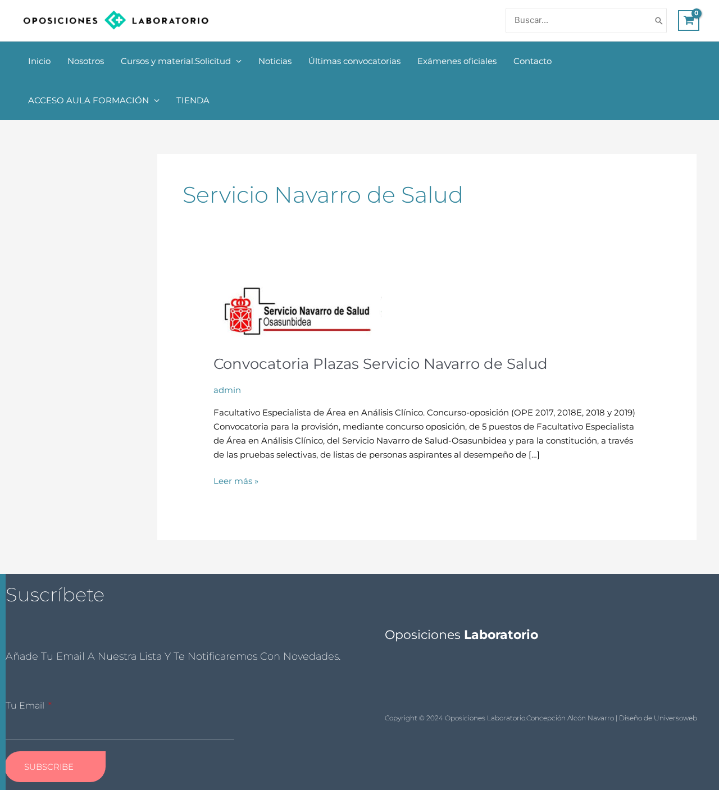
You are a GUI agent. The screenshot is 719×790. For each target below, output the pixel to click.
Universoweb (675, 718)
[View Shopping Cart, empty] (688, 20)
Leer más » (235, 480)
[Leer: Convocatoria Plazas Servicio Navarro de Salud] (297, 312)
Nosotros (85, 61)
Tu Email (26, 705)
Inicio (39, 61)
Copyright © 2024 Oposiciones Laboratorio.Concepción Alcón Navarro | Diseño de (519, 718)
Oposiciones (461, 634)
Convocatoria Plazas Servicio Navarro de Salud (380, 364)
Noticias (275, 61)
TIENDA (193, 100)
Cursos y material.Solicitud (176, 61)
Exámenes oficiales (457, 61)
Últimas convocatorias (354, 61)
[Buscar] (659, 20)
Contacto (532, 61)
